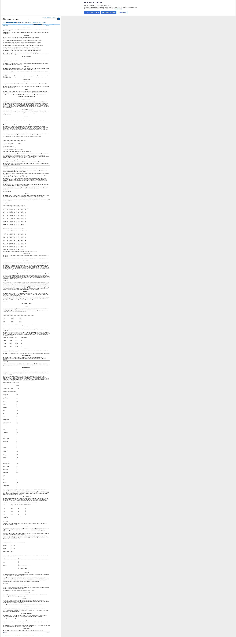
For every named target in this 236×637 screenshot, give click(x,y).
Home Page (47, 25)
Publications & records (38, 24)
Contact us (58, 17)
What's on (19, 24)
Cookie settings (122, 12)
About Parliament (28, 22)
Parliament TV (45, 24)
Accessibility (44, 17)
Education (44, 22)
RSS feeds (53, 17)
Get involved (35, 22)
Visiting (39, 22)
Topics (53, 24)
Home (4, 22)
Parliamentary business (10, 22)
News (50, 24)
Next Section (5, 632)
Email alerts (49, 17)
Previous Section (5, 25)
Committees (31, 24)
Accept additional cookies (92, 12)
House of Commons (6, 24)
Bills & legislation (25, 24)
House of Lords (13, 24)
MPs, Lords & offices (20, 22)
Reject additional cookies (108, 12)
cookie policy (118, 8)
